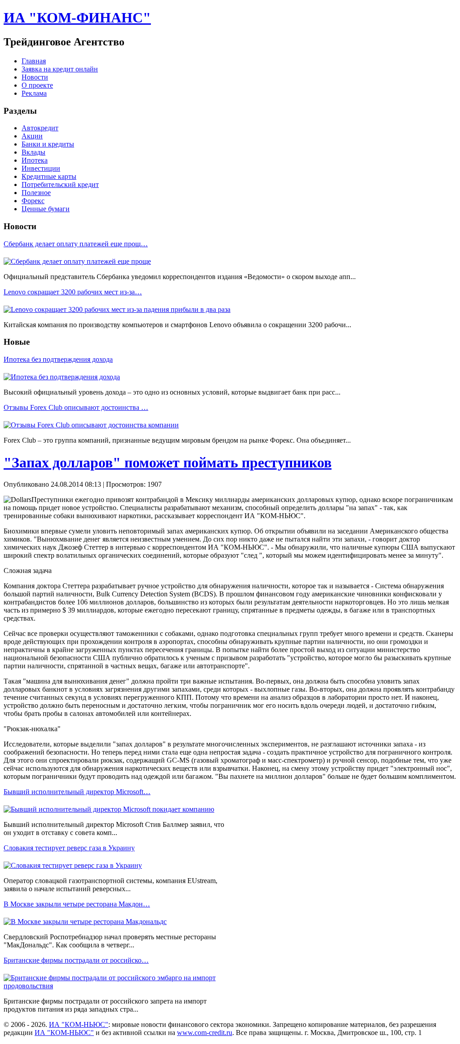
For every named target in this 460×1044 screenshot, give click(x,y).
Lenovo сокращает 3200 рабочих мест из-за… (73, 292)
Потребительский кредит (60, 184)
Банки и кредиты (48, 144)
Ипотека (35, 160)
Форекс (33, 200)
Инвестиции (41, 168)
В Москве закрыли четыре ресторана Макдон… (77, 904)
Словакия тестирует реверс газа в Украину (69, 848)
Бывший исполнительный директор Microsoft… (77, 791)
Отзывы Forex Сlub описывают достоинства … (76, 407)
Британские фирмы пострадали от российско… (76, 960)
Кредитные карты (49, 176)
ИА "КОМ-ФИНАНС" (77, 17)
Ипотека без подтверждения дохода (58, 359)
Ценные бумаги (46, 209)
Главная (34, 61)
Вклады (33, 152)
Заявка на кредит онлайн (60, 69)
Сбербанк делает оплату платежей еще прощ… (76, 244)
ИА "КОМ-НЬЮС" (78, 1024)
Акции (32, 136)
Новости (35, 77)
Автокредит (40, 128)
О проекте (37, 85)
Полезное (36, 192)
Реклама (34, 93)
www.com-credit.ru (204, 1032)
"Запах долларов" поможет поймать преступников (168, 462)
